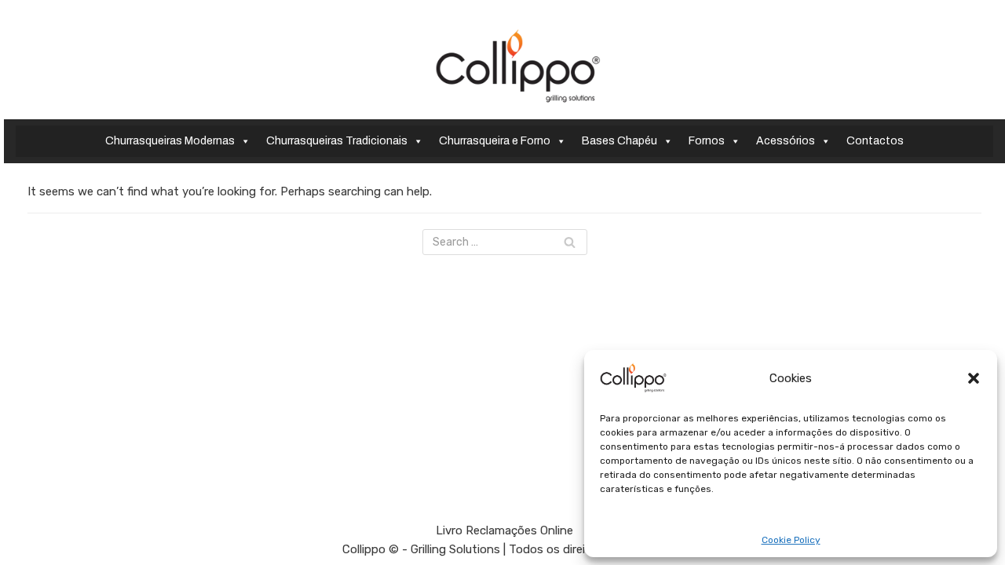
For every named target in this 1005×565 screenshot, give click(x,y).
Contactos (875, 141)
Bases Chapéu (619, 141)
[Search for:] (504, 242)
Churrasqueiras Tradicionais (336, 141)
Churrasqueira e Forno (494, 141)
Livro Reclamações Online (504, 530)
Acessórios (785, 141)
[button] (973, 378)
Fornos (707, 141)
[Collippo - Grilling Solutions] (518, 66)
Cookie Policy (791, 540)
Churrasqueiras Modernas (170, 141)
